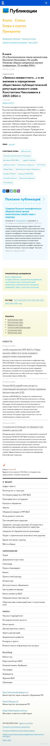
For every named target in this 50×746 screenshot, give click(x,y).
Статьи (20, 20)
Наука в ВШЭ (32, 43)
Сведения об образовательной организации (21, 531)
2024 (29, 300)
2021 (42, 300)
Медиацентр (8, 674)
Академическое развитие (13, 637)
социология (25, 287)
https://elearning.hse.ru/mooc (15, 710)
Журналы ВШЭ (9, 678)
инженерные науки (28, 282)
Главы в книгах (14, 26)
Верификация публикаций (12, 39)
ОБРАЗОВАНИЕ (10, 551)
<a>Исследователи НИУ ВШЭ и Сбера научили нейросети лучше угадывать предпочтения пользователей (21, 353)
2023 (33, 300)
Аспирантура (8, 581)
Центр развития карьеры (13, 589)
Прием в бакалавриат (11, 568)
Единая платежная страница (14, 540)
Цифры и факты (9, 486)
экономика (35, 287)
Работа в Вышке (9, 544)
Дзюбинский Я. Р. (8, 103)
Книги (7, 20)
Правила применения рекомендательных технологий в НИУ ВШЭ (23, 735)
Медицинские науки (15, 325)
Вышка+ (6, 572)
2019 (11, 303)
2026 (20, 300)
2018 (16, 303)
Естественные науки (15, 322)
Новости (7, 341)
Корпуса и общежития (12, 503)
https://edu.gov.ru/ (10, 701)
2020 (7, 303)
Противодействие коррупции (15, 520)
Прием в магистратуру (12, 576)
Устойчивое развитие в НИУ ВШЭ (17, 495)
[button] (11, 203)
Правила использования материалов (15, 43)
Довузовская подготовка (13, 559)
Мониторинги (8, 624)
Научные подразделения (13, 615)
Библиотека (7, 657)
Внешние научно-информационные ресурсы (21, 645)
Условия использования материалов (16, 727)
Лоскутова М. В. (21, 221)
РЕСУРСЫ (7, 652)
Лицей (5, 555)
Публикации (23, 10)
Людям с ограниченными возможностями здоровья (24, 535)
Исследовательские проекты (15, 620)
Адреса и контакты (26, 723)
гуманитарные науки (13, 282)
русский (12, 144)
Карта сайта (7, 740)
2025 (24, 300)
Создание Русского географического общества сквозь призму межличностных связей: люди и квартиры (23, 212)
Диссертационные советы (14, 628)
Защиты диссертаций (11, 633)
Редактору (44, 743)
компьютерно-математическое (17, 284)
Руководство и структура (13, 490)
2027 (16, 300)
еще (20, 303)
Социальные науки (15, 330)
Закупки (6, 507)
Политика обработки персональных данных (19, 731)
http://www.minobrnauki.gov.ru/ (15, 692)
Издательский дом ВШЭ (12, 661)
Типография (7, 669)
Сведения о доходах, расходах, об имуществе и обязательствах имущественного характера (23, 525)
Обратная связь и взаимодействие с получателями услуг (24, 603)
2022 (37, 300)
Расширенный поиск (29, 39)
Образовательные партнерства (16, 598)
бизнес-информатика (13, 277)
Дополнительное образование (15, 585)
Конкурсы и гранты (10, 641)
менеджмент (10, 287)
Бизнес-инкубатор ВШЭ (12, 593)
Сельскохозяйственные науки (19, 327)
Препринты (12, 31)
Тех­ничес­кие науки (15, 332)
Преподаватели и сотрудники (15, 499)
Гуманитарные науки (15, 319)
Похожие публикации (22, 199)
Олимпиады (7, 564)
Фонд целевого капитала (13, 516)
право (18, 287)
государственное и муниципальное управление (23, 279)
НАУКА (6, 611)
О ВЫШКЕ (7, 482)
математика (34, 284)
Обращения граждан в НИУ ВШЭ (16, 512)
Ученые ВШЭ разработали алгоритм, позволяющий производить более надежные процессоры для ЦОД (24, 389)
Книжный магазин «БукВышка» (15, 665)
